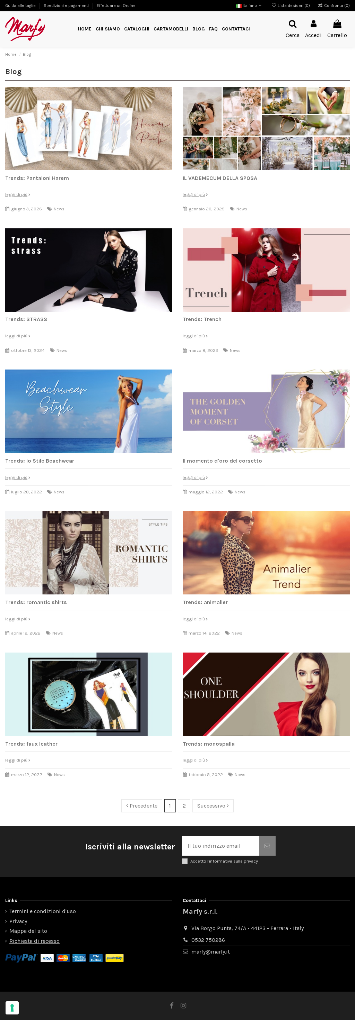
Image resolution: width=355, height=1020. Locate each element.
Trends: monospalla (209, 743)
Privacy (18, 921)
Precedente (142, 805)
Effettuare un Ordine (116, 5)
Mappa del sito (28, 931)
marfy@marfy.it (210, 951)
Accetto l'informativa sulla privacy (224, 861)
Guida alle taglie (21, 5)
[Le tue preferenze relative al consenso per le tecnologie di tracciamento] (12, 1007)
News (59, 208)
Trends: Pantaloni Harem (37, 178)
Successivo (212, 805)
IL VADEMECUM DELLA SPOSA (220, 178)
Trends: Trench (202, 319)
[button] (170, 29)
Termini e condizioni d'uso (42, 911)
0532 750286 (208, 940)
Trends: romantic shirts (36, 602)
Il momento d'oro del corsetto (222, 460)
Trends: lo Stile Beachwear (39, 460)
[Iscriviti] (267, 846)
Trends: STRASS (26, 319)
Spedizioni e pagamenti (67, 5)
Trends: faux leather (31, 743)
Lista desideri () (294, 5)
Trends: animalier (205, 602)
